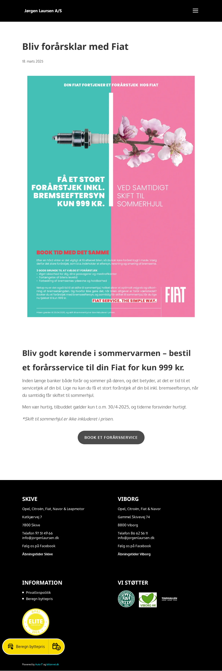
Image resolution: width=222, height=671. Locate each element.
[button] (25, 646)
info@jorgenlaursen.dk (40, 538)
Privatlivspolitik (38, 592)
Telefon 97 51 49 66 (37, 533)
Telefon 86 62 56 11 (133, 533)
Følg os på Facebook (39, 546)
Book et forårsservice (111, 437)
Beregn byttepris (39, 599)
